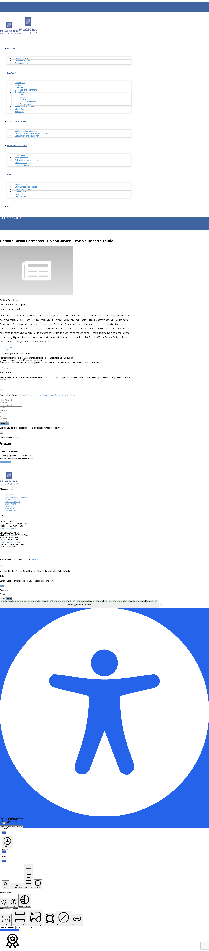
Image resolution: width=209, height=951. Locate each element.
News (10, 206)
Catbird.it (34, 559)
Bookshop (19, 111)
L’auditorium (10, 506)
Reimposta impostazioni (9, 930)
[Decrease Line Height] (4, 861)
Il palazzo (9, 495)
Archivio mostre (21, 63)
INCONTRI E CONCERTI (17, 146)
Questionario (20, 196)
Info (9, 175)
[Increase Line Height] (4, 851)
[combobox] (79, 604)
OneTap (12, 822)
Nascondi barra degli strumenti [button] (11, 827)
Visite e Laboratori (16, 121)
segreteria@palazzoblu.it (10, 542)
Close (3, 598)
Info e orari (9, 347)
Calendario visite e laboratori (27, 136)
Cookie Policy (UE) (13, 511)
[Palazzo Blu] (9, 33)
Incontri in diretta (22, 165)
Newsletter (9, 508)
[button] (161, 604)
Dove (7, 349)
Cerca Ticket (5, 462)
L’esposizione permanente (16, 497)
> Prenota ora (5, 368)
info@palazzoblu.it (8, 528)
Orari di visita (10, 504)
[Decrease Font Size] (4, 832)
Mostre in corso (11, 499)
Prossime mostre (12, 501)
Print (9, 598)
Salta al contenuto (7, 927)
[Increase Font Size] (4, 823)
